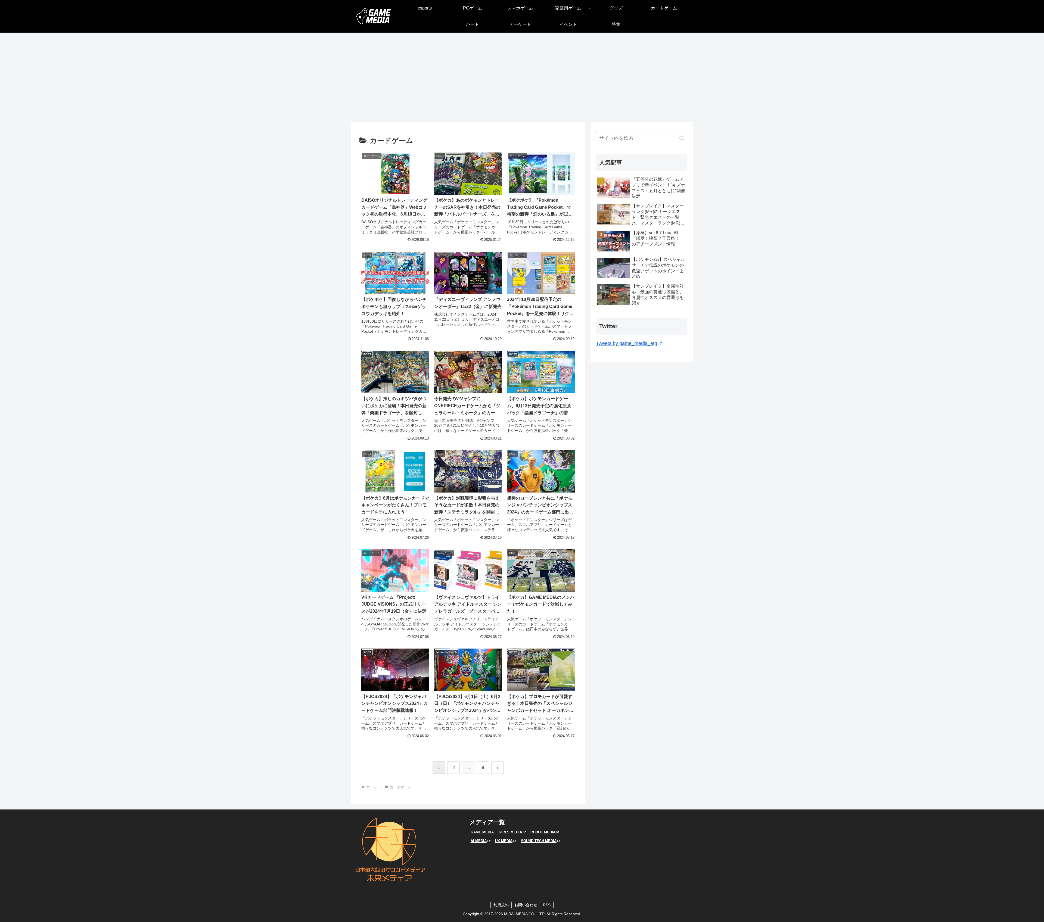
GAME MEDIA (482, 832)
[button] (681, 138)
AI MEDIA (479, 841)
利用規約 (501, 905)
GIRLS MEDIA (510, 832)
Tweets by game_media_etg (626, 343)
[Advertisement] (522, 77)
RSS (547, 905)
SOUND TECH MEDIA (539, 841)
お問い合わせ (525, 905)
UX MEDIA (503, 841)
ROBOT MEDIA (542, 832)
